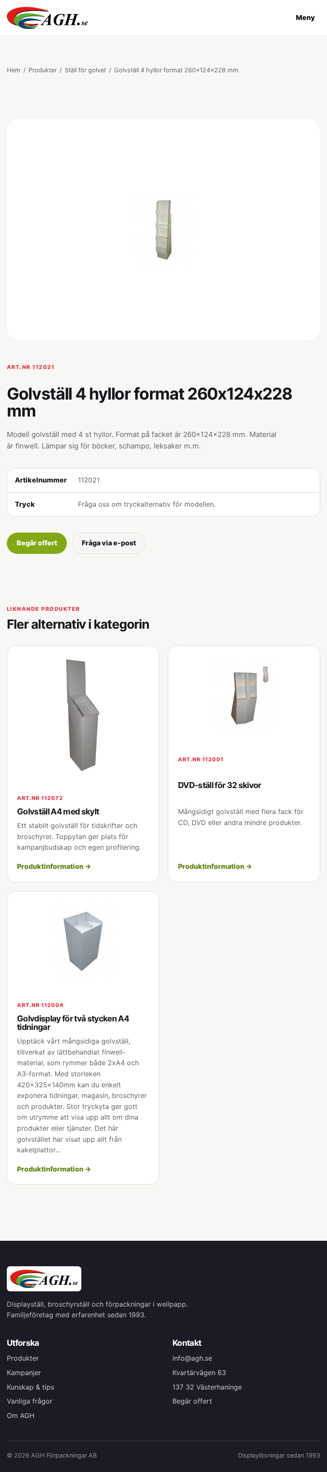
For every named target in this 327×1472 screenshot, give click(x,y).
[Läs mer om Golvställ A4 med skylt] (83, 715)
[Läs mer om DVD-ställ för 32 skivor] (244, 696)
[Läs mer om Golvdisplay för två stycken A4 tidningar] (83, 941)
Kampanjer (24, 1372)
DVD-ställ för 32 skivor (219, 785)
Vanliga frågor (29, 1401)
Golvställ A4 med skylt (58, 811)
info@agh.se (192, 1358)
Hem (13, 70)
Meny (305, 17)
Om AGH (20, 1415)
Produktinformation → (54, 866)
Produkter (43, 70)
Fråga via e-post (109, 543)
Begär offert (37, 543)
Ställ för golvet (85, 70)
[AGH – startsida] (47, 17)
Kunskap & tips (30, 1387)
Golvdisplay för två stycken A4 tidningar (73, 1022)
